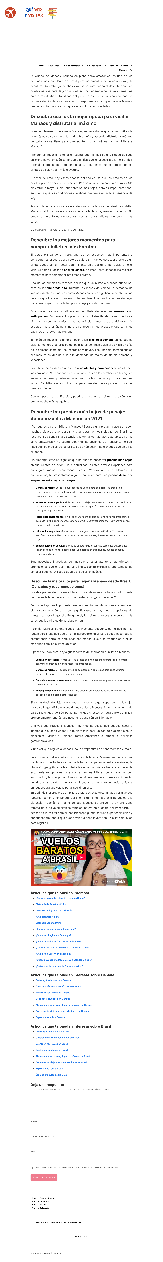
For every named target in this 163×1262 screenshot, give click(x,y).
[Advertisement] (81, 45)
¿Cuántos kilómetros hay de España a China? (60, 898)
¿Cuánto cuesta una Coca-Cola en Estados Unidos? (64, 960)
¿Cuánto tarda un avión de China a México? (59, 966)
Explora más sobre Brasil (49, 1068)
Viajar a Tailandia (40, 1201)
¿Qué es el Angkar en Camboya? (53, 935)
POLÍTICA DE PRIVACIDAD (55, 1222)
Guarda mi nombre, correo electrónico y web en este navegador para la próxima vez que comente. (76, 1168)
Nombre (35, 1121)
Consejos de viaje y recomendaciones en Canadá (62, 1011)
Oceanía (123, 70)
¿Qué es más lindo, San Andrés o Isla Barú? (59, 941)
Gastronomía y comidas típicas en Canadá (59, 986)
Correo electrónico (42, 1136)
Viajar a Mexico (39, 1204)
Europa (124, 65)
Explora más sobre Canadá (50, 1017)
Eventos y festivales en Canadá (53, 992)
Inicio (42, 65)
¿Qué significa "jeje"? (47, 916)
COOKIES (36, 1222)
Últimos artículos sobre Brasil (52, 1074)
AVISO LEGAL (76, 1222)
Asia (112, 65)
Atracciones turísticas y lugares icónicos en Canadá (64, 1005)
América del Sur (94, 65)
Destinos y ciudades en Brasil (52, 1050)
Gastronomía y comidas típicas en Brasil (57, 1037)
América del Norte (71, 65)
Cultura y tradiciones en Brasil (52, 1031)
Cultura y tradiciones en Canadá (53, 980)
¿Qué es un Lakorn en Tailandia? (53, 953)
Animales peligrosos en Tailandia (54, 910)
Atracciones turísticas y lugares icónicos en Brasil (63, 1056)
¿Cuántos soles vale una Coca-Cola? (56, 929)
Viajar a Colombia (40, 1208)
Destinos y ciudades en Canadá (53, 998)
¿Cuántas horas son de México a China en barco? (62, 947)
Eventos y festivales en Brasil (52, 1044)
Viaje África (53, 65)
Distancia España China (48, 923)
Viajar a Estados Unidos (43, 1198)
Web (33, 1151)
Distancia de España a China (51, 904)
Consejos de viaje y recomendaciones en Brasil (61, 1062)
